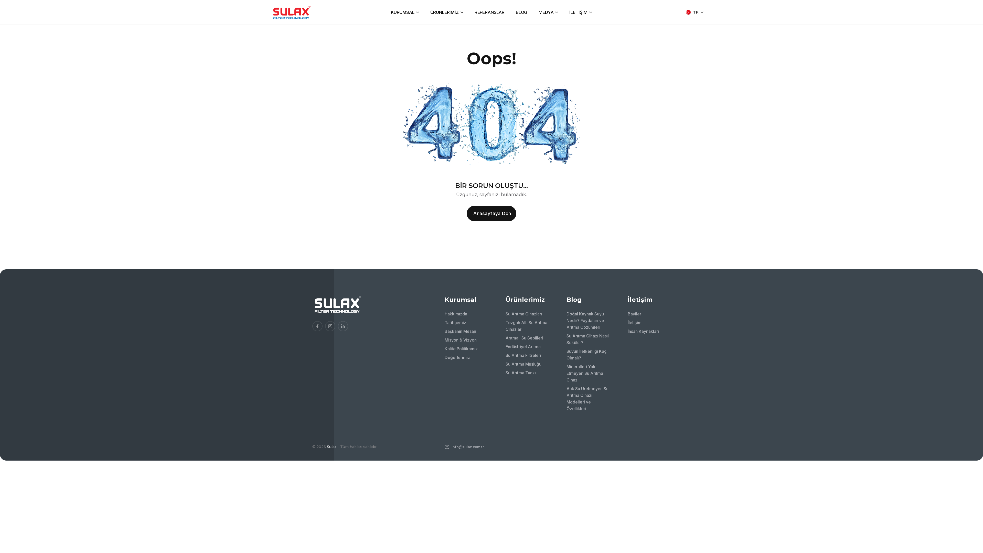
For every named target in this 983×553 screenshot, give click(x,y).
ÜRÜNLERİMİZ (444, 12)
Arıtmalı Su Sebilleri (524, 338)
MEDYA (546, 12)
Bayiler (634, 313)
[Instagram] (330, 326)
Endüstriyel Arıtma (523, 346)
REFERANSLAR (490, 12)
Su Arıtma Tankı (521, 372)
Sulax (332, 446)
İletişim (635, 322)
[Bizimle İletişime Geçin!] (971, 485)
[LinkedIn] (343, 326)
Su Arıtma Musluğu (523, 364)
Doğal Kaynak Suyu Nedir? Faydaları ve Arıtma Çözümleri (585, 320)
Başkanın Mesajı (460, 331)
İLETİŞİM (578, 12)
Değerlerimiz (457, 357)
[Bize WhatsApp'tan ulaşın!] (971, 513)
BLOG (521, 12)
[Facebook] (317, 326)
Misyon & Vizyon (461, 340)
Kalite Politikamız (461, 348)
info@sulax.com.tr (467, 447)
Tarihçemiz (455, 322)
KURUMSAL (402, 12)
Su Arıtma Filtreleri (523, 355)
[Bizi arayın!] (971, 499)
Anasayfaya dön (492, 213)
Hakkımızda (456, 313)
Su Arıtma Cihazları (524, 313)
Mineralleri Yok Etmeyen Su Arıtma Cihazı (585, 373)
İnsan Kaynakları (643, 331)
